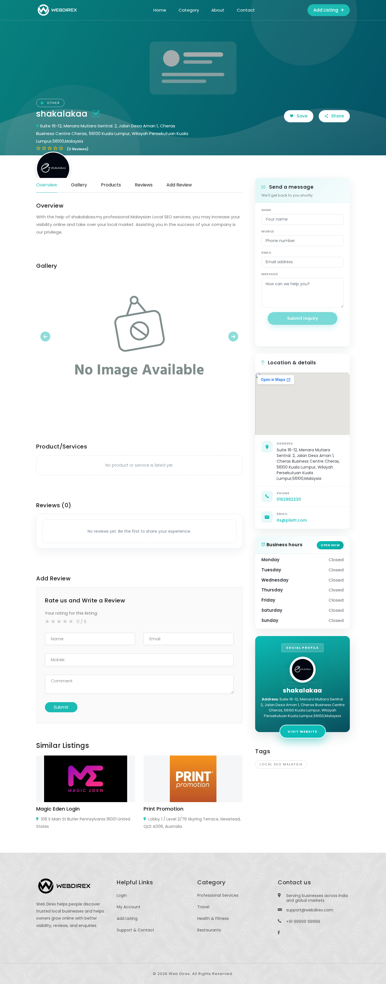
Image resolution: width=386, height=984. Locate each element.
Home (159, 10)
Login (122, 895)
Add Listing (326, 10)
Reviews (144, 185)
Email (266, 252)
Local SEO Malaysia (281, 764)
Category (189, 10)
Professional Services (217, 895)
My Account (128, 907)
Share (337, 116)
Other (52, 103)
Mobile (267, 231)
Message (269, 274)
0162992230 (289, 499)
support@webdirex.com (309, 910)
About (217, 10)
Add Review (179, 185)
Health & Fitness (213, 918)
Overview (46, 185)
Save (301, 116)
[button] (51, 336)
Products (111, 185)
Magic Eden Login (58, 808)
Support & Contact (135, 930)
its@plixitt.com (292, 520)
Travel (203, 907)
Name (266, 210)
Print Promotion (163, 808)
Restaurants (209, 930)
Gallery (79, 185)
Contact (246, 10)
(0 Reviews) (77, 149)
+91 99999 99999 (303, 921)
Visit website (302, 731)
